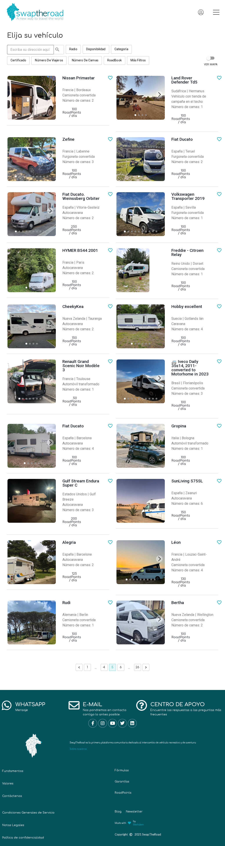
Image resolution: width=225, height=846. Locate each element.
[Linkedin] (132, 723)
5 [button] (112, 667)
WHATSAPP (30, 704)
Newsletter (134, 811)
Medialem (138, 824)
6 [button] (121, 667)
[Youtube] (112, 723)
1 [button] (87, 667)
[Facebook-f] (92, 723)
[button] (216, 13)
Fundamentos (12, 771)
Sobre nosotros (78, 749)
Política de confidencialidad (23, 837)
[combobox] (35, 49)
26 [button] (137, 667)
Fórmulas (122, 770)
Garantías (122, 781)
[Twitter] (122, 723)
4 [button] (104, 667)
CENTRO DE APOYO (177, 704)
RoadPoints (123, 792)
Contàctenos (12, 796)
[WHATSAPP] (6, 705)
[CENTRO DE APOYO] (141, 705)
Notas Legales (13, 825)
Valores (7, 783)
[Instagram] (102, 723)
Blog (118, 811)
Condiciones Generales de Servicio (28, 812)
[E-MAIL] (74, 705)
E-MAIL (92, 704)
